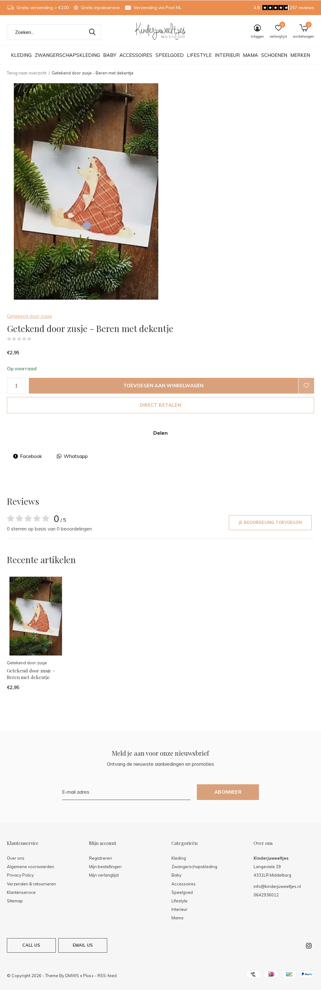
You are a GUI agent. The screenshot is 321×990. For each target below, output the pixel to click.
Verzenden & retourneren (31, 883)
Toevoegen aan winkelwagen (164, 386)
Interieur (227, 55)
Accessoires (135, 55)
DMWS (72, 975)
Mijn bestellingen (105, 866)
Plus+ (88, 975)
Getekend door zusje (29, 316)
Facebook (31, 456)
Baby (109, 55)
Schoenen (274, 55)
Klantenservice (21, 892)
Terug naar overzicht (26, 72)
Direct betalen (160, 405)
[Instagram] (309, 946)
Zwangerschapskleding (67, 55)
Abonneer (227, 792)
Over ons (15, 858)
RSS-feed (107, 975)
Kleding (21, 55)
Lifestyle (199, 55)
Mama (250, 55)
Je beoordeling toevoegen (270, 522)
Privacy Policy (20, 875)
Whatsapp (76, 456)
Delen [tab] (160, 433)
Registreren (100, 858)
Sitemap (15, 900)
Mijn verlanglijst (104, 875)
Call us (31, 945)
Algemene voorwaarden (30, 866)
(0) (35, 338)
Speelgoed (169, 55)
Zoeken (92, 32)
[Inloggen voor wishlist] (306, 386)
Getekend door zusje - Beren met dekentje (31, 673)
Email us (83, 945)
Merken (300, 55)
